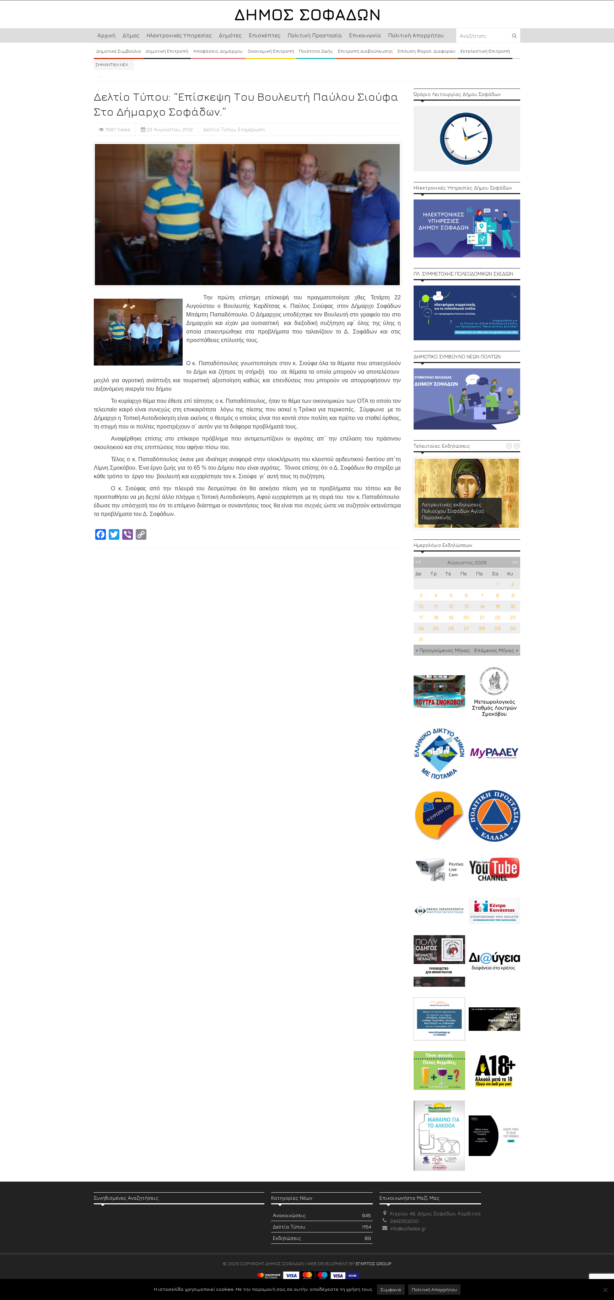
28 (482, 628)
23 (513, 617)
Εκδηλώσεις (322, 1238)
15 (497, 606)
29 (498, 628)
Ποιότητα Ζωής (316, 51)
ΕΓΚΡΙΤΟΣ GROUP (373, 1263)
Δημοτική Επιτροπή (167, 51)
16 (512, 606)
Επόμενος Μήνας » (496, 650)
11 (436, 606)
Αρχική (106, 35)
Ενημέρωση (251, 129)
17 (421, 617)
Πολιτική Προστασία (314, 35)
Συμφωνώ (391, 1289)
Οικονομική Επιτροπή (271, 51)
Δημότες (230, 35)
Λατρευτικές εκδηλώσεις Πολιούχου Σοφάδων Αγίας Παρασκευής (453, 510)
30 (513, 628)
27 (466, 628)
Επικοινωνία (365, 35)
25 (436, 628)
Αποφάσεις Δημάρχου (218, 51)
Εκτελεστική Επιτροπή (485, 51)
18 (435, 617)
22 (498, 617)
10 (421, 606)
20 (466, 617)
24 (421, 628)
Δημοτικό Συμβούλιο (118, 51)
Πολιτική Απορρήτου (416, 35)
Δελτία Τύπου (219, 129)
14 (482, 606)
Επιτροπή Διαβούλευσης (365, 51)
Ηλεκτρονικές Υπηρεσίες (179, 35)
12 (451, 606)
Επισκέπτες (264, 35)
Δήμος (131, 35)
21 (482, 617)
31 (421, 639)
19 (450, 617)
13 (466, 606)
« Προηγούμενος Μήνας (442, 650)
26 (451, 628)
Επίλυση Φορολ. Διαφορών (427, 51)
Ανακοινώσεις (322, 1215)
